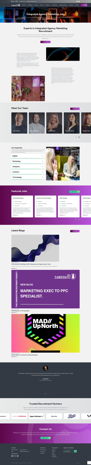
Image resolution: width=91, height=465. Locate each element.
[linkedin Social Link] (16, 1)
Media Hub (42, 453)
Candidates (30, 5)
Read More (75, 231)
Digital (53, 453)
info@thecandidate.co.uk (31, 1)
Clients (36, 5)
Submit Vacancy (83, 5)
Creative (53, 451)
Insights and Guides (63, 5)
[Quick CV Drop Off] (77, 1)
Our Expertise (54, 5)
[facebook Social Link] (11, 1)
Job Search (77, 5)
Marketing (54, 454)
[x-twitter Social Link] (15, 1)
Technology (54, 456)
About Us (24, 5)
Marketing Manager (18, 198)
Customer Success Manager (43, 198)
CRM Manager (63, 198)
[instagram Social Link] (13, 1)
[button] (79, 137)
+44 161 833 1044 (23, 449)
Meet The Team (43, 449)
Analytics (53, 449)
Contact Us (71, 5)
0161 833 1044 (22, 1)
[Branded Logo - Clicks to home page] (15, 5)
